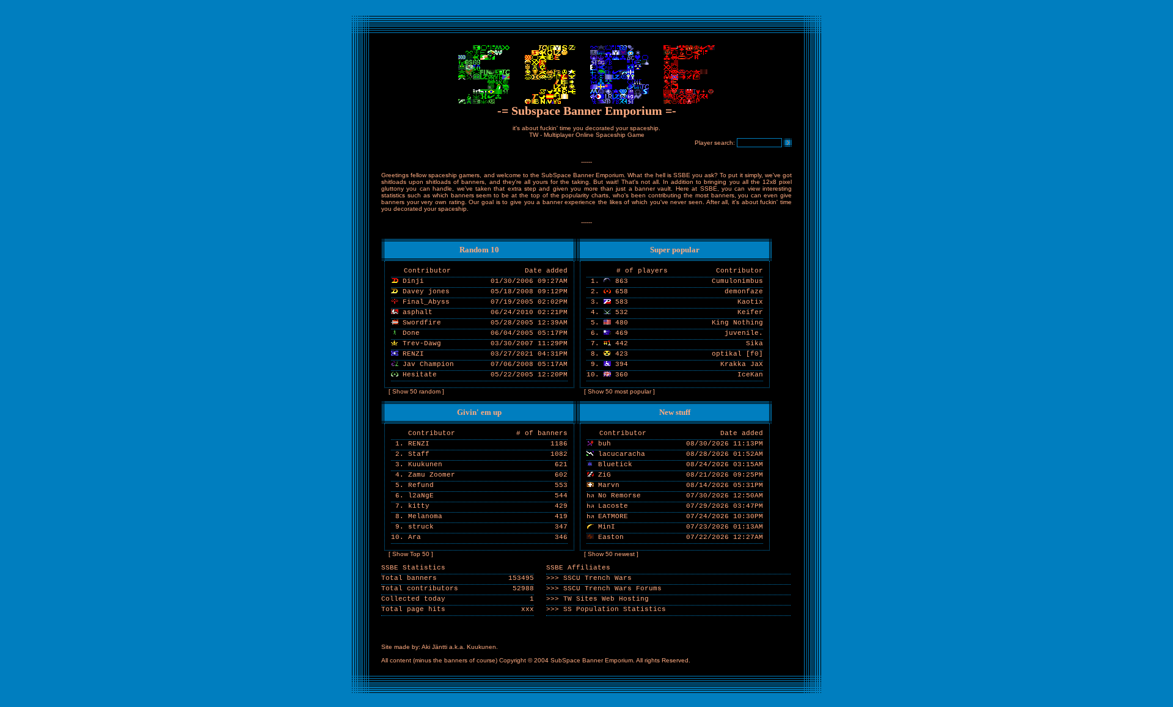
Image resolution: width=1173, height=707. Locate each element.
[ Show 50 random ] (416, 391)
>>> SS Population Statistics (606, 609)
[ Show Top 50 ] (411, 554)
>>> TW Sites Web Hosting (597, 599)
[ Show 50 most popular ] (619, 391)
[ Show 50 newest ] (611, 554)
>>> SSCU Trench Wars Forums (604, 588)
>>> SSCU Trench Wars (589, 578)
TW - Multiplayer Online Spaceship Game (587, 134)
